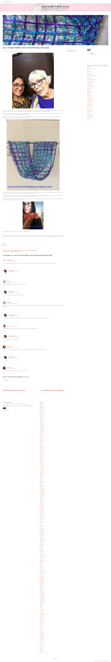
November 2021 (42, 470)
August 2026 (41, 404)
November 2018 (42, 535)
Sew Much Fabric (89, 102)
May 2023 (41, 445)
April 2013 (41, 650)
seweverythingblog (15, 250)
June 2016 (41, 585)
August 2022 (41, 456)
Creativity (25, 250)
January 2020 (41, 510)
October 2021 (41, 472)
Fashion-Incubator (89, 84)
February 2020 (42, 508)
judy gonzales (17, 377)
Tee (7, 325)
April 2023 (41, 447)
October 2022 (41, 452)
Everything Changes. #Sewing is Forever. (14, 390)
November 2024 (42, 427)
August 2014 (41, 621)
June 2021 (41, 479)
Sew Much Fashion (89, 104)
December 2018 (42, 533)
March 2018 (41, 549)
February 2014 (42, 632)
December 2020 (42, 490)
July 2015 (41, 605)
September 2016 (42, 580)
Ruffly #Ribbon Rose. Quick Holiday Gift (52, 390)
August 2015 (41, 603)
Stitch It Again (9, 367)
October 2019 (41, 515)
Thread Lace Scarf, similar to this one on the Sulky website (37, 195)
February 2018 (42, 551)
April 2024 (41, 436)
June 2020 (41, 501)
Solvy (5, 251)
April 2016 (41, 589)
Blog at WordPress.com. (55, 658)
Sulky (33, 193)
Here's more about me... (90, 68)
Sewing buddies (34, 250)
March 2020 (41, 506)
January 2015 (41, 612)
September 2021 (42, 474)
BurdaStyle (88, 77)
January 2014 (41, 634)
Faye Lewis (8, 281)
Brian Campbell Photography (91, 75)
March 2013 (41, 652)
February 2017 (42, 571)
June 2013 (41, 646)
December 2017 (42, 555)
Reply (18, 271)
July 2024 (41, 431)
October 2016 (41, 578)
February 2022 (42, 465)
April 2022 (41, 463)
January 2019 (41, 531)
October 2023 (41, 440)
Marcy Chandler (9, 346)
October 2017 (41, 558)
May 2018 (41, 546)
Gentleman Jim (89, 88)
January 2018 (41, 553)
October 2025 (41, 411)
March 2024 (41, 438)
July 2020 (41, 499)
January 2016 (41, 594)
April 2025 (41, 420)
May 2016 (41, 587)
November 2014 (42, 616)
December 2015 (42, 596)
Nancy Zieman (89, 93)
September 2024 (42, 429)
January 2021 (41, 488)
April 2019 (41, 526)
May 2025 (41, 418)
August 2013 (41, 643)
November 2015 (42, 598)
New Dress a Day (89, 95)
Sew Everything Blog (55, 6)
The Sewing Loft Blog (90, 115)
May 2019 (41, 524)
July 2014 (41, 623)
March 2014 (41, 630)
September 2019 (42, 517)
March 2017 (41, 569)
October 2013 (41, 639)
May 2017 (41, 567)
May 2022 (41, 461)
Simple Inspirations (89, 111)
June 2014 (41, 625)
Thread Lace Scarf (17, 251)
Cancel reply (25, 376)
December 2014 (42, 614)
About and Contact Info (7, 1)
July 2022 (41, 458)
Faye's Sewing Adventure (90, 86)
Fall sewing (29, 250)
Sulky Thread (8, 251)
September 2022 (42, 454)
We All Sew (88, 118)
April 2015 (41, 607)
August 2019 (41, 519)
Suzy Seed (12, 251)
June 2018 (41, 544)
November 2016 (42, 576)
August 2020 (41, 497)
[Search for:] (72, 50)
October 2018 (41, 537)
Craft (22, 250)
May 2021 (41, 481)
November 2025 (42, 409)
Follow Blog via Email (7, 402)
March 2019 (41, 528)
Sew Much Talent (89, 106)
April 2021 (41, 483)
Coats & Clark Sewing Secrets (91, 79)
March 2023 (41, 449)
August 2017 (41, 562)
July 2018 (41, 542)
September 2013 (42, 641)
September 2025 (42, 413)
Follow (4, 408)
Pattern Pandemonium (90, 97)
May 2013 (41, 648)
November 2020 (42, 492)
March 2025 (41, 422)
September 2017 (42, 560)
